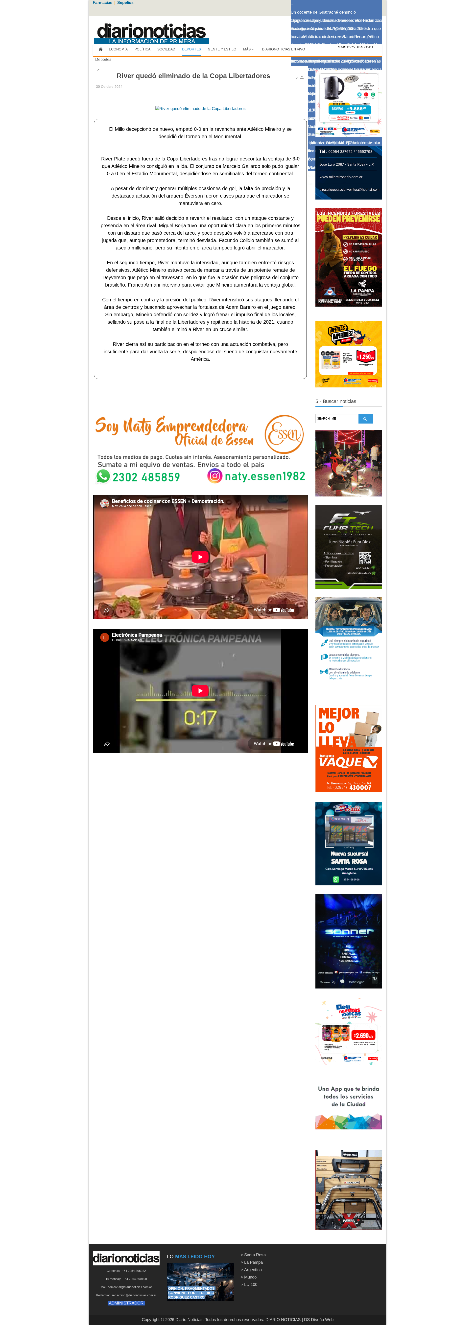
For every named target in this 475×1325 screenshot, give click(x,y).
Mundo (250, 1277)
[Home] (100, 49)
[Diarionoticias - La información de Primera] (151, 31)
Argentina (253, 1269)
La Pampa (253, 1262)
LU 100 (250, 1284)
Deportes (103, 59)
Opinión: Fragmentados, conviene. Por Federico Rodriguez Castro (191, 1292)
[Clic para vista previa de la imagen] (200, 101)
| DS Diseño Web (317, 1319)
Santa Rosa (255, 1255)
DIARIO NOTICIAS (283, 1319)
